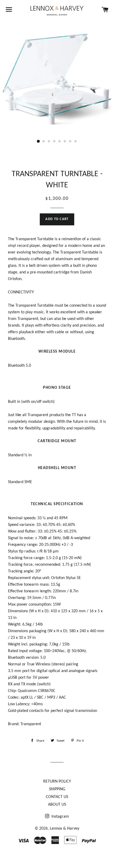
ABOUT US (57, 805)
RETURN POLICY (57, 781)
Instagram (59, 816)
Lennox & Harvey (64, 828)
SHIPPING (57, 789)
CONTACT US (57, 797)
